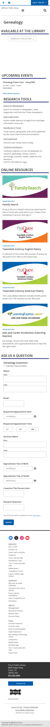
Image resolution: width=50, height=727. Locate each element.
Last (5, 385)
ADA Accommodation (16, 629)
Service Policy (14, 616)
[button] (3, 2)
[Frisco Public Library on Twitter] (16, 538)
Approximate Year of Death (16, 476)
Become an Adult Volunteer (15, 584)
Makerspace (13, 568)
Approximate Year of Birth (15, 463)
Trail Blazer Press (15, 571)
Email (6, 398)
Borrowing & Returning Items (17, 635)
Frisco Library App (15, 558)
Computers (12, 639)
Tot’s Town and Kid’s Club (16, 564)
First (5, 375)
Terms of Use (16, 707)
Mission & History (15, 611)
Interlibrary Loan (15, 560)
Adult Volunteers (15, 632)
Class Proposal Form (16, 598)
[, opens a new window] (15, 695)
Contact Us (12, 549)
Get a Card (12, 547)
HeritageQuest (10, 139)
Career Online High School (16, 575)
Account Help (13, 626)
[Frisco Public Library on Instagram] (22, 538)
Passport (12, 555)
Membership (13, 645)
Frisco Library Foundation (13, 594)
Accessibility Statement (24, 710)
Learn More (36, 515)
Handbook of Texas (12, 128)
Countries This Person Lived (16, 488)
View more (11, 93)
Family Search (10, 204)
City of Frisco (13, 699)
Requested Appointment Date (17, 412)
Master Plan (13, 613)
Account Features (15, 623)
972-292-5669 (14, 675)
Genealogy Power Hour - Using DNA (19, 82)
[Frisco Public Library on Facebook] (11, 538)
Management (13, 608)
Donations (12, 601)
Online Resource (8, 201)
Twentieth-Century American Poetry (23, 290)
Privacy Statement (30, 707)
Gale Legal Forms (11, 117)
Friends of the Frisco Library (16, 589)
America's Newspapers (13, 106)
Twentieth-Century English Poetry (21, 249)
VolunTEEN (12, 653)
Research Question (12, 502)
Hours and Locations (16, 552)
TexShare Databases (12, 147)
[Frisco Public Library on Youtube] (27, 538)
